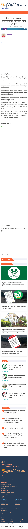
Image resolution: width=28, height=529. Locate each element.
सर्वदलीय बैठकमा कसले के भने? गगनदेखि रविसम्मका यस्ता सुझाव (14, 412)
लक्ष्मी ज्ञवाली (9, 35)
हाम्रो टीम (17, 524)
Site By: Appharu (21, 527)
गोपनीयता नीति (11, 524)
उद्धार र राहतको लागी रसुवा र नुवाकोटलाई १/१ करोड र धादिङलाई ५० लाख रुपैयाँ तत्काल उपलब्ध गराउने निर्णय (14, 436)
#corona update (5, 255)
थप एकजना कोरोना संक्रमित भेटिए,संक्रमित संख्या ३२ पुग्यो (14, 230)
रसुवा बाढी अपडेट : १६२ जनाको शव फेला (14, 428)
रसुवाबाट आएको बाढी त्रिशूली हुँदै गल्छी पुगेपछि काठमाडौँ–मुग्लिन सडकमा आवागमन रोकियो (15, 445)
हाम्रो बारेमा (4, 524)
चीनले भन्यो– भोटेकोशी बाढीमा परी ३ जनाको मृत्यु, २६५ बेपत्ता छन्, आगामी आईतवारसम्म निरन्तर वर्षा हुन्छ (13, 420)
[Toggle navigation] (2, 12)
